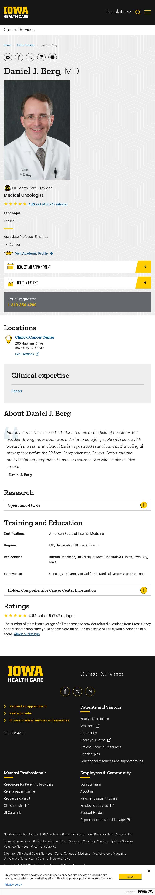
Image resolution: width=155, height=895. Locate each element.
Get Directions (24, 354)
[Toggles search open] (139, 12)
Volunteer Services (16, 846)
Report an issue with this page (102, 820)
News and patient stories (98, 798)
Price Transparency (43, 846)
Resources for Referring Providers (28, 784)
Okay (130, 876)
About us (87, 791)
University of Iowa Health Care (24, 858)
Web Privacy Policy (100, 834)
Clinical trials (13, 805)
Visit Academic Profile (31, 253)
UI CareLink (12, 812)
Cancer (16, 391)
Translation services (17, 841)
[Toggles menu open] (147, 12)
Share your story (92, 740)
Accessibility (123, 834)
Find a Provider (26, 45)
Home (7, 45)
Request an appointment (28, 706)
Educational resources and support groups (111, 761)
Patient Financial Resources (100, 747)
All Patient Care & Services (34, 853)
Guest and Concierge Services (88, 841)
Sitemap (9, 853)
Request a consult (17, 798)
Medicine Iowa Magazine (109, 853)
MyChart (87, 726)
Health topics (90, 754)
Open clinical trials (24, 505)
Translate (115, 12)
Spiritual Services (122, 841)
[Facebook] (65, 691)
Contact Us (88, 733)
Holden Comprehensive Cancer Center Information (52, 590)
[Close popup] (148, 870)
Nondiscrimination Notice (21, 834)
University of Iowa (58, 858)
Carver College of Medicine (72, 853)
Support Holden (92, 812)
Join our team (90, 784)
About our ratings (27, 634)
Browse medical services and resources (39, 720)
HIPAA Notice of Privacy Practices (62, 834)
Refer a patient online (19, 791)
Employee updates (94, 805)
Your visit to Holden (94, 719)
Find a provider (20, 713)
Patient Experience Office (49, 841)
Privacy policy (13, 884)
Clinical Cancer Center (34, 337)
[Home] (18, 12)
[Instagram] (90, 691)
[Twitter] (77, 691)
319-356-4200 (14, 733)
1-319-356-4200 (22, 305)
